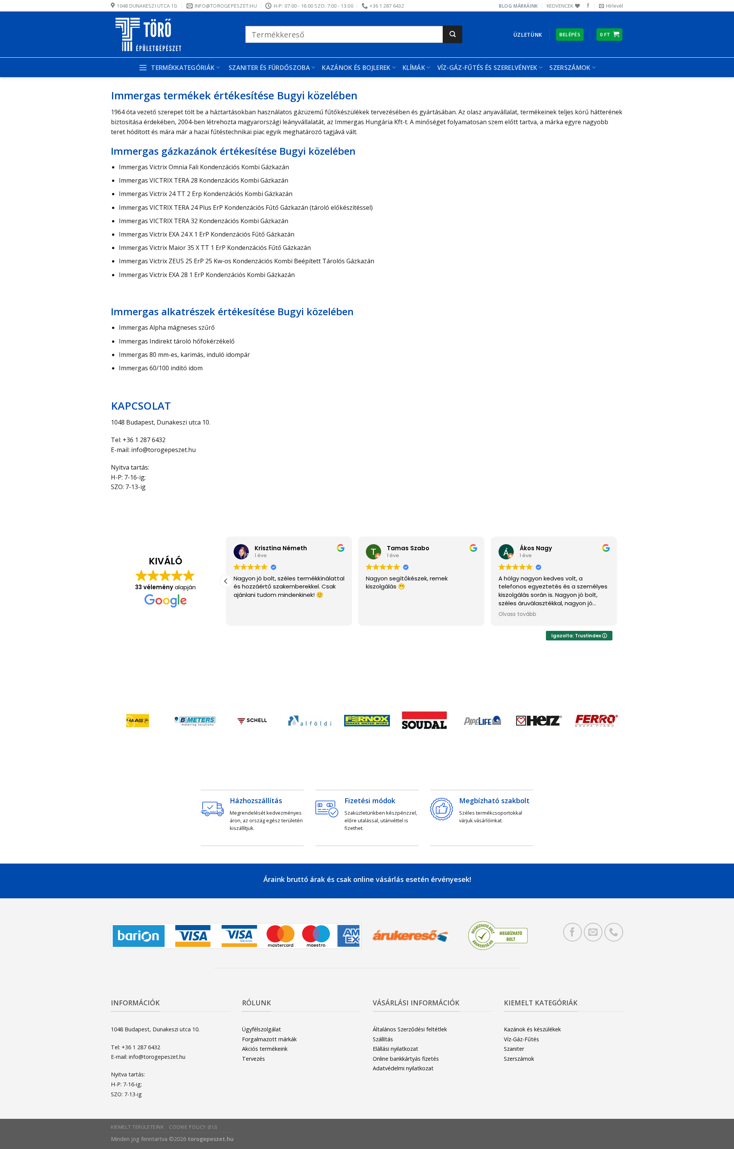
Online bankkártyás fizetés (406, 1058)
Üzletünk (527, 34)
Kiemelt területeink (137, 1127)
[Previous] (128, 722)
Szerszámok (519, 1058)
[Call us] (613, 932)
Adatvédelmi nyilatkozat (403, 1068)
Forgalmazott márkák (269, 1039)
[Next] (606, 722)
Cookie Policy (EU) (193, 1127)
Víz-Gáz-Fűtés (521, 1039)
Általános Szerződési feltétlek (410, 1029)
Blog (505, 6)
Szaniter (514, 1048)
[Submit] (452, 34)
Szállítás (383, 1039)
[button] (226, 581)
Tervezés (253, 1058)
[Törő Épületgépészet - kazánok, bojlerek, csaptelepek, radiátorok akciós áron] (172, 34)
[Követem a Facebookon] (588, 5)
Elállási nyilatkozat (395, 1048)
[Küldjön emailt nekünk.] (593, 932)
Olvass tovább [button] (517, 614)
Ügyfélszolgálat (261, 1029)
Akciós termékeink (264, 1048)
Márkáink (525, 6)
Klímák (414, 67)
